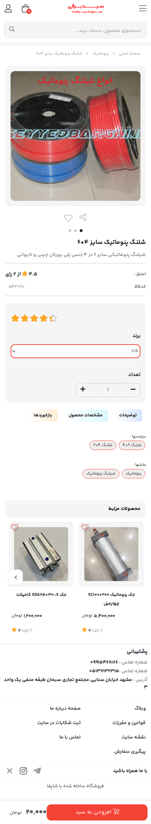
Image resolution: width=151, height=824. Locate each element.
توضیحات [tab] (128, 415)
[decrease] (133, 390)
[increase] (83, 390)
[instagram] (23, 772)
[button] (135, 577)
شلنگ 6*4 (132, 445)
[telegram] (37, 772)
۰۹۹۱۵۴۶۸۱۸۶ (104, 662)
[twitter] (10, 772)
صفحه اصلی (129, 53)
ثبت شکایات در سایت (59, 723)
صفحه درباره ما (65, 709)
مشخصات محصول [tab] (85, 415)
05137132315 (104, 671)
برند (136, 336)
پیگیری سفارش (130, 752)
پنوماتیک (100, 53)
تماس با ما (70, 737)
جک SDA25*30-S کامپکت (41, 594)
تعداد (134, 375)
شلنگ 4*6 (102, 445)
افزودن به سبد (94, 812)
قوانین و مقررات (129, 723)
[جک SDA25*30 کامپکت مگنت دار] (41, 554)
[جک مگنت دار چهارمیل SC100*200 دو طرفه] (111, 554)
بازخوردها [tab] (43, 415)
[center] (12, 30)
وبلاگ (140, 709)
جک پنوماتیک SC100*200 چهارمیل (111, 599)
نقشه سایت (134, 737)
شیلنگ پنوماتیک (101, 473)
